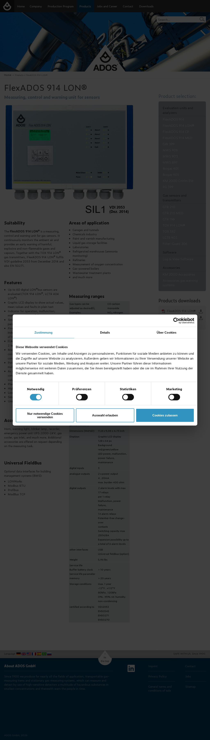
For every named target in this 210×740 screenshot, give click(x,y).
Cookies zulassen (165, 415)
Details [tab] (105, 332)
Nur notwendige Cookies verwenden (45, 415)
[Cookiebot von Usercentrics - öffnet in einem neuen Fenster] (176, 321)
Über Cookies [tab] (166, 332)
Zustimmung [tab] (43, 332)
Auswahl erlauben (105, 415)
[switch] (82, 397)
